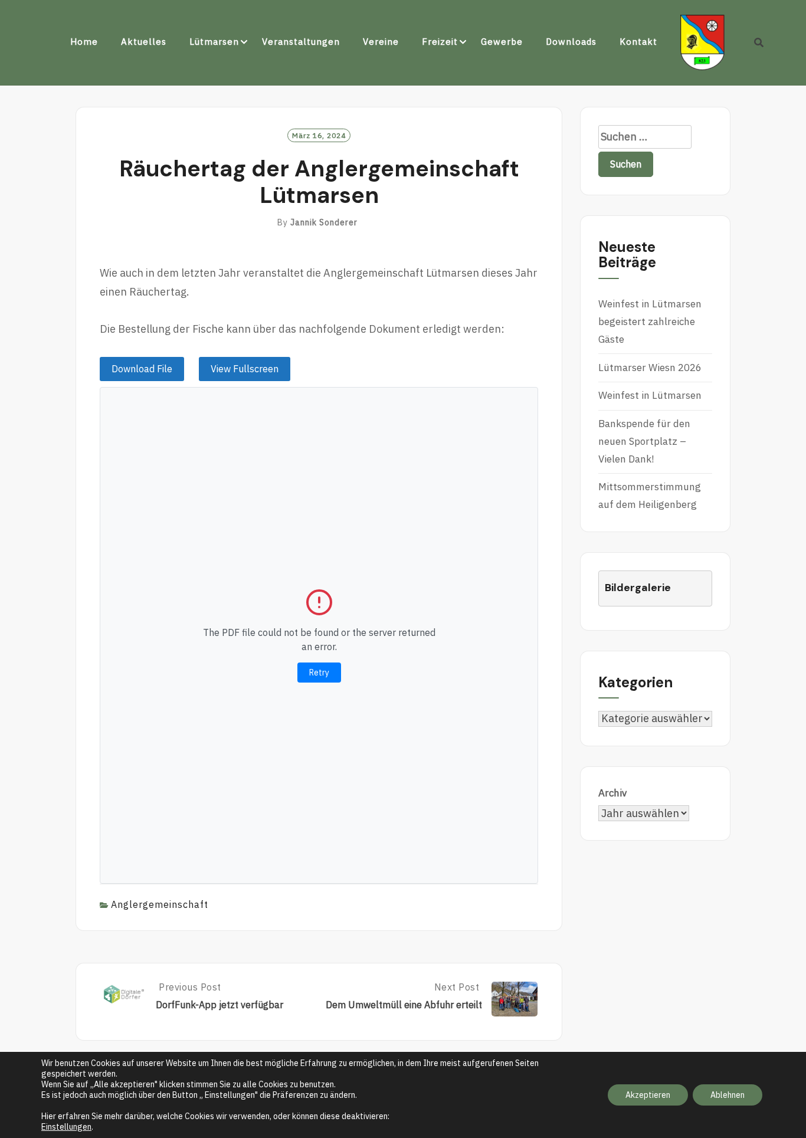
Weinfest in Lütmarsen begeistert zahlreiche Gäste (650, 321)
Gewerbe (502, 41)
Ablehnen (727, 1095)
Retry (319, 672)
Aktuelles (143, 41)
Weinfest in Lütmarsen (650, 395)
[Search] (759, 42)
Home (84, 41)
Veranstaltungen (301, 41)
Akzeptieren (647, 1095)
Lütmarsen (214, 41)
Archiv (612, 792)
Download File (142, 369)
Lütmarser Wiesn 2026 (650, 367)
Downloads (571, 41)
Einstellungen (66, 1126)
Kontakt (638, 41)
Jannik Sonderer (324, 222)
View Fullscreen (245, 369)
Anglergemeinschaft (159, 904)
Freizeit (440, 41)
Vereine (381, 41)
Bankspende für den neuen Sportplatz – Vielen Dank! (644, 441)
